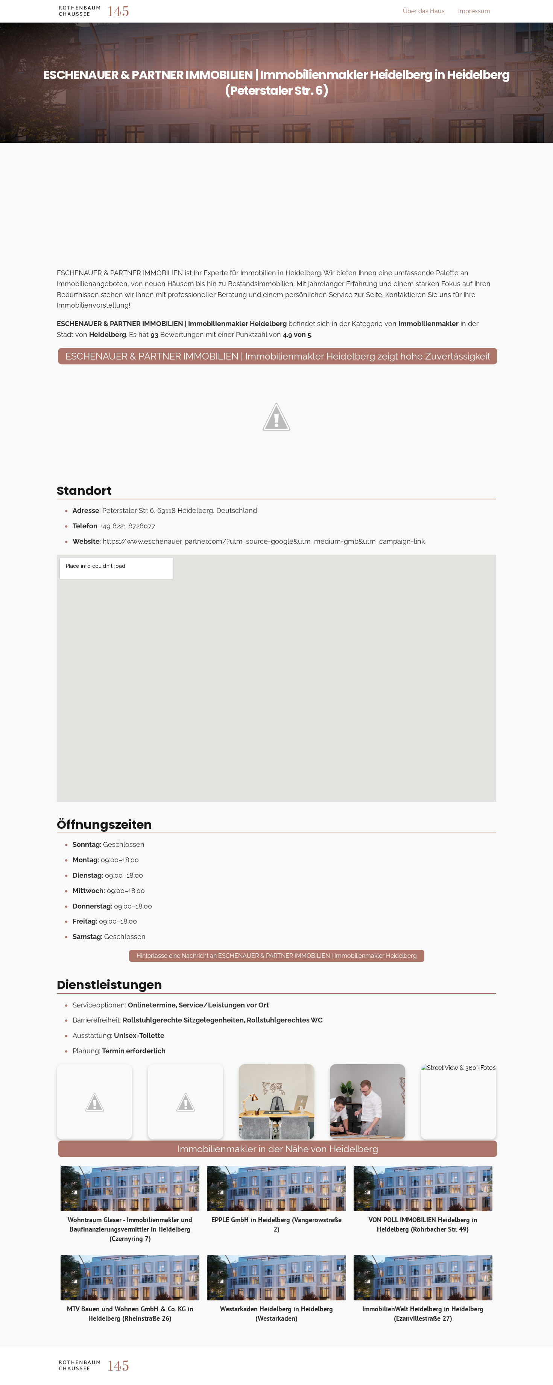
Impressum (474, 11)
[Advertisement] (276, 207)
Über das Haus (424, 11)
